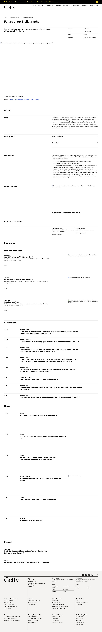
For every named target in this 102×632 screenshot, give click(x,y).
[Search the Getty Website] (97, 5)
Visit (33, 5)
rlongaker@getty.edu (81, 233)
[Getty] (9, 8)
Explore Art (49, 5)
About (91, 5)
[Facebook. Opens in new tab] (83, 575)
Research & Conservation (63, 5)
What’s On (40, 5)
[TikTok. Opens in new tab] (92, 575)
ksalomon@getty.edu (57, 234)
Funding (84, 5)
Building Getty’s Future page (51, 1)
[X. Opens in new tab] (86, 575)
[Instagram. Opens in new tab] (89, 575)
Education (76, 5)
